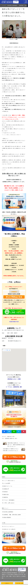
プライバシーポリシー (9, 526)
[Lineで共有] (14, 431)
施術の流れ (6, 494)
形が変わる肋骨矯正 (12, 5)
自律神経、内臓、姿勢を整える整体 (12, 514)
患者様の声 (6, 488)
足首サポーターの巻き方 (9, 529)
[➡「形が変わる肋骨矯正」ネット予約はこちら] (14, 419)
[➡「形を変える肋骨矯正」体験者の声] (14, 223)
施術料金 (6, 497)
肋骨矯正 (7, 438)
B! (18, 431)
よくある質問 (7, 483)
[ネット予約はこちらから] (14, 294)
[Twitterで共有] (9, 431)
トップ (4, 5)
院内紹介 (6, 491)
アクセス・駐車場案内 (9, 500)
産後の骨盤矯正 (7, 517)
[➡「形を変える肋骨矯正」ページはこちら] (14, 201)
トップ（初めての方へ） (9, 480)
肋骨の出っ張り (11, 436)
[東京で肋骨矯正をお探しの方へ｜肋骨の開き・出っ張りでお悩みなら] (10, 2)
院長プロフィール (8, 486)
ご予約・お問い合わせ (9, 502)
